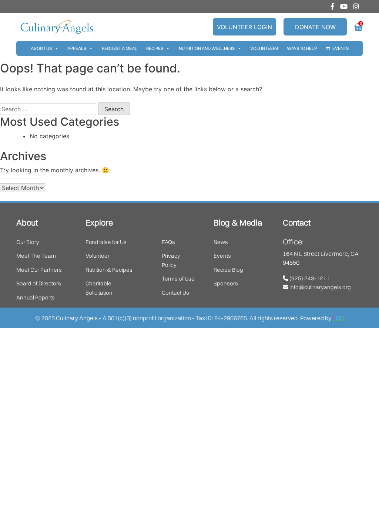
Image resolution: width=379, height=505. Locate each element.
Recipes (154, 48)
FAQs (168, 241)
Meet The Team (36, 255)
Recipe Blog (228, 269)
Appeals (76, 48)
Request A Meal (119, 48)
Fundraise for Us (106, 241)
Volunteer (97, 255)
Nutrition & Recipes (109, 269)
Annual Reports (35, 297)
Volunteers (264, 48)
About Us (41, 48)
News (221, 241)
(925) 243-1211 (309, 278)
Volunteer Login (244, 27)
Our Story (27, 241)
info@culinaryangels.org (319, 287)
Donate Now (315, 27)
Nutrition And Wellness (207, 48)
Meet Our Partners (39, 269)
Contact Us (175, 292)
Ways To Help (302, 48)
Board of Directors (38, 283)
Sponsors (226, 283)
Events (340, 48)
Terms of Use (178, 278)
